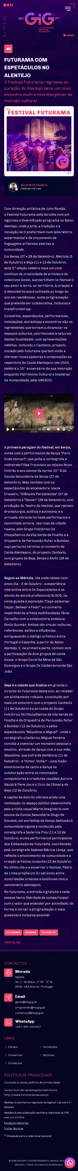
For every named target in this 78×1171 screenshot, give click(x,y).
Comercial (14, 1055)
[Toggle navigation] (68, 8)
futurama (13, 932)
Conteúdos (50, 1047)
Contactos (14, 1063)
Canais (12, 1047)
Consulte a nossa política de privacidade (32, 1082)
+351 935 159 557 (28, 1027)
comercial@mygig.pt (29, 1013)
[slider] (24, 429)
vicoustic (49, 932)
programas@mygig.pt (30, 1007)
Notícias (48, 1055)
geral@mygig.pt (26, 1002)
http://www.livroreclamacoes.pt (26, 1095)
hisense (30, 932)
